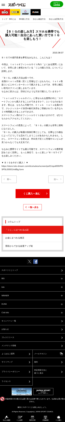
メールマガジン (40, 354)
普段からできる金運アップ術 (19, 246)
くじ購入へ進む (31, 193)
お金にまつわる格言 (14, 238)
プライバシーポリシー (11, 372)
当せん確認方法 (39, 19)
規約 (36, 362)
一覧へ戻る (33, 207)
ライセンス (6, 381)
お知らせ (5, 329)
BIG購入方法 (24, 19)
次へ (56, 179)
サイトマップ (7, 362)
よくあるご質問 (8, 354)
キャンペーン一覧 (9, 321)
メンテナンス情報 (9, 346)
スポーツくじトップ (10, 270)
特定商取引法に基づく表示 (40, 371)
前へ (9, 179)
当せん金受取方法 (56, 19)
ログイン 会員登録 (56, 4)
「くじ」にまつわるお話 (17, 230)
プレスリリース (8, 337)
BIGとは (12, 19)
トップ (4, 19)
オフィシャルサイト (30, 115)
